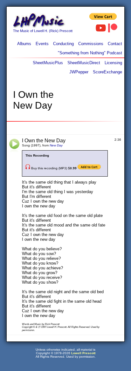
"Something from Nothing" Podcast (90, 53)
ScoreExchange (107, 72)
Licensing (113, 62)
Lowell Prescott (83, 353)
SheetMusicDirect (83, 62)
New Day (56, 145)
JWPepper (78, 72)
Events (42, 43)
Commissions (90, 43)
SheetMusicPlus (48, 62)
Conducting (63, 43)
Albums (24, 43)
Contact (115, 43)
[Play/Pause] (14, 145)
